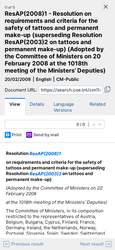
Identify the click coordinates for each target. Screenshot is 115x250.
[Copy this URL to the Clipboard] (107, 90)
